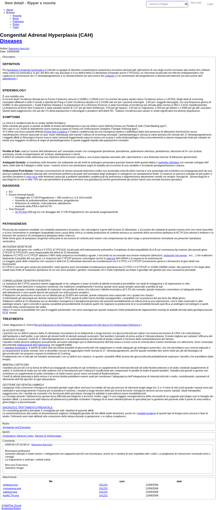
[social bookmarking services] (13, 508)
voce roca (31, 176)
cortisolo (109, 75)
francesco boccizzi (19, 48)
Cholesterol (9, 436)
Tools (16, 27)
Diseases (11, 41)
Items (16, 18)
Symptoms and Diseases (17, 427)
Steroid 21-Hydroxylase (48, 436)
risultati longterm (146, 413)
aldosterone (9, 78)
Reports (17, 15)
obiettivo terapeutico (16, 347)
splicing (110, 258)
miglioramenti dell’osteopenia (33, 345)
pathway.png (10, 492)
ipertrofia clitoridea (168, 162)
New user (196, 2)
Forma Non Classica (55, 131)
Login (210, 4)
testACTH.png (11, 495)
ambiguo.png (10, 484)
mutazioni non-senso (175, 255)
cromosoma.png (12, 488)
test (21, 212)
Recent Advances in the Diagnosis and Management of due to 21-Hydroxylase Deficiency (87, 325)
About (9, 10)
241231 (103, 484)
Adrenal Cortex (25, 436)
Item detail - (30, 3)
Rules (16, 24)
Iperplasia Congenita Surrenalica (25, 70)
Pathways (18, 21)
